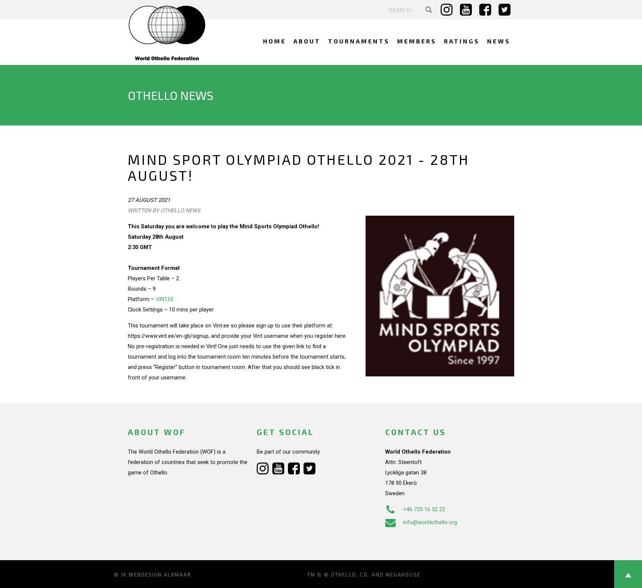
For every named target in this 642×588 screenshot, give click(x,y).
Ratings (462, 41)
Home (274, 41)
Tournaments (359, 41)
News (498, 41)
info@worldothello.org (430, 522)
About (307, 41)
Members (417, 41)
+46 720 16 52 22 (424, 509)
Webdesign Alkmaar (160, 575)
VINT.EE (165, 299)
